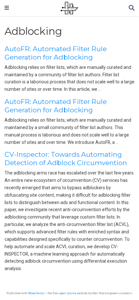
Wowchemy (36, 293)
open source (67, 293)
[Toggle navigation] (7, 8)
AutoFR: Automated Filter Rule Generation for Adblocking (56, 53)
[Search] (131, 8)
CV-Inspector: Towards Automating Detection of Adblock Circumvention (66, 158)
